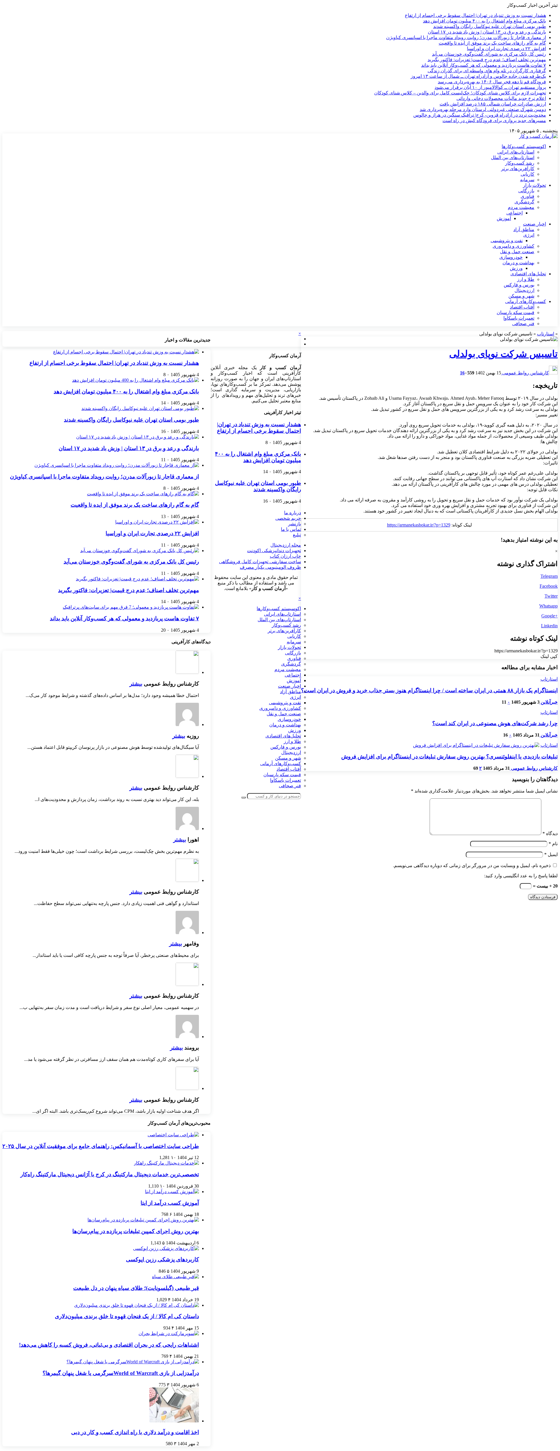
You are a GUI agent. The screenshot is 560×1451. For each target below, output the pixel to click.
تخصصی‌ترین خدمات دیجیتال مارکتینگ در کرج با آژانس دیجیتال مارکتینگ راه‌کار (109, 1174)
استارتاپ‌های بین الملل (512, 157)
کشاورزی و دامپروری (513, 246)
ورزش (516, 268)
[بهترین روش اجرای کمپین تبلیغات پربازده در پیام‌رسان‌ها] (143, 1219)
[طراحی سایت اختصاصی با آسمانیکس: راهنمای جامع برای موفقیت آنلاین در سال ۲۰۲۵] (173, 1134)
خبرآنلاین (549, 702)
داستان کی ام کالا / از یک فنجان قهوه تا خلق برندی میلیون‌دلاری (127, 1316)
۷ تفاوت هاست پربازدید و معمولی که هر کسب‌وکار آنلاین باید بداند (483, 65)
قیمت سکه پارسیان (515, 312)
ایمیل (551, 854)
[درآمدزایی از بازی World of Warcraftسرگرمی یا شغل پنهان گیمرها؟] (132, 1361)
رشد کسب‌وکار (519, 163)
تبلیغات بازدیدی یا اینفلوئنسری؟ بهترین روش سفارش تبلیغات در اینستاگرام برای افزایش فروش (449, 756)
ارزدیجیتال (524, 290)
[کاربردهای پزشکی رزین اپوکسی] (166, 1248)
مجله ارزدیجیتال (285, 545)
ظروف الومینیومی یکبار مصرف (270, 567)
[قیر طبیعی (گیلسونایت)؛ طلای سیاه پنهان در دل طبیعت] (175, 1276)
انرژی (528, 235)
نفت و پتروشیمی (507, 240)
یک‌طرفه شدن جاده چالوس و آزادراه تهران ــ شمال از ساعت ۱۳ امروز (478, 76)
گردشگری (524, 201)
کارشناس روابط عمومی (525, 372)
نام (553, 843)
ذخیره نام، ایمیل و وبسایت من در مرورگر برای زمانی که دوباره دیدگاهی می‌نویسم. (472, 865)
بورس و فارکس (519, 284)
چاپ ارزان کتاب (285, 556)
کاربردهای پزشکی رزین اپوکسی (162, 1259)
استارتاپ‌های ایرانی (515, 151)
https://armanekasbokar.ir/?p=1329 (418, 524)
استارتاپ (545, 333)
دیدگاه (550, 833)
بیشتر (136, 684)
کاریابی (527, 174)
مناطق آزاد (523, 229)
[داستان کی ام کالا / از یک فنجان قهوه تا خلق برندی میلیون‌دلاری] (136, 1305)
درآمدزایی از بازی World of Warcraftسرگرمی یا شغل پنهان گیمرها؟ (121, 1373)
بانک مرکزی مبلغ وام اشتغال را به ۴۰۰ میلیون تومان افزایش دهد (484, 20)
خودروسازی (511, 257)
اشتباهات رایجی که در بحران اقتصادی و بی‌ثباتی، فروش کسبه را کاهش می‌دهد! (109, 1345)
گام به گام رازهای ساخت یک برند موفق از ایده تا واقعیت (492, 42)
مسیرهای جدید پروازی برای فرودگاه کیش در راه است (494, 120)
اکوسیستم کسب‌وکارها (524, 146)
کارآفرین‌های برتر (517, 168)
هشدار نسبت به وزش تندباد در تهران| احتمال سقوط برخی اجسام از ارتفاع (475, 15)
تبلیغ (297, 534)
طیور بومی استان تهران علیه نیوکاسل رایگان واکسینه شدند (489, 26)
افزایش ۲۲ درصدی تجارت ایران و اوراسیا (506, 48)
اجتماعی (514, 212)
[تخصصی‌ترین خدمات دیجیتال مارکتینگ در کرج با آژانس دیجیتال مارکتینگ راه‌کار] (166, 1163)
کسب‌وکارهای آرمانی (525, 301)
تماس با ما (291, 529)
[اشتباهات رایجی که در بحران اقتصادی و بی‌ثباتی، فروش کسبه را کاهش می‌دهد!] (169, 1333)
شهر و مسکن (521, 295)
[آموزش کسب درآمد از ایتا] (172, 1191)
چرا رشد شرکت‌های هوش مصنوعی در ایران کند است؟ (495, 723)
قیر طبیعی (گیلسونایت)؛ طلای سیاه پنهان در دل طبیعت (136, 1288)
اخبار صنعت (534, 223)
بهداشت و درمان (518, 262)
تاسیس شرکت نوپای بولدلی (503, 353)
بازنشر (294, 523)
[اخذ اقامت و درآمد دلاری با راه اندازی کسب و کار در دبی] (174, 1420)
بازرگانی (526, 190)
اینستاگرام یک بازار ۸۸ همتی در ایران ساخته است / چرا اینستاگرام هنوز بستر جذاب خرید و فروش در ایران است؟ (429, 690)
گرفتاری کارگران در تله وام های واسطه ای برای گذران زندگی (487, 70)
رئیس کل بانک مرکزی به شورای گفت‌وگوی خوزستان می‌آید (489, 54)
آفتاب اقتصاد (522, 306)
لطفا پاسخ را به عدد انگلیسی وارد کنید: (521, 875)
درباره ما (292, 512)
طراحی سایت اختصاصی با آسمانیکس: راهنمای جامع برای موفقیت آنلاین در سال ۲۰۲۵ (100, 1146)
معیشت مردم (521, 207)
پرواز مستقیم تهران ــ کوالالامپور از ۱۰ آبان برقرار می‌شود (490, 87)
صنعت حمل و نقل (517, 251)
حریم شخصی (288, 518)
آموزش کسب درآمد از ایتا (170, 1203)
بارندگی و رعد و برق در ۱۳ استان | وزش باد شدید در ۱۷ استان (487, 31)
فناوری (527, 196)
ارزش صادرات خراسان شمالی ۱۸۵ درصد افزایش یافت (493, 103)
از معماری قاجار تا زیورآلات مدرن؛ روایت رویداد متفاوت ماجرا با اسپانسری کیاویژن (466, 37)
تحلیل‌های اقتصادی (528, 273)
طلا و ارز (525, 279)
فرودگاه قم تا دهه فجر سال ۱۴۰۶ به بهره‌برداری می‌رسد (492, 81)
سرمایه (527, 179)
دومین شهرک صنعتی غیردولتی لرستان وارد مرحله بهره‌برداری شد (483, 109)
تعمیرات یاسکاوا (518, 318)
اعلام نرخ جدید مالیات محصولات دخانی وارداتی (501, 98)
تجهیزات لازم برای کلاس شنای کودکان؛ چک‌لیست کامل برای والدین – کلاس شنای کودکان (460, 92)
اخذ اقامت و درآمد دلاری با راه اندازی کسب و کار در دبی (135, 1432)
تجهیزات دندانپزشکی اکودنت (274, 550)
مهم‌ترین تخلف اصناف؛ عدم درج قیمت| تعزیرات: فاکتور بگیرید (487, 59)
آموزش (504, 218)
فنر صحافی (523, 323)
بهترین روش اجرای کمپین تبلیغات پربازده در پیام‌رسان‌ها (135, 1231)
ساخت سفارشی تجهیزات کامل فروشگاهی (260, 561)
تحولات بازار (534, 185)
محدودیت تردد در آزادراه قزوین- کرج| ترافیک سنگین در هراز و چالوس (479, 114)
